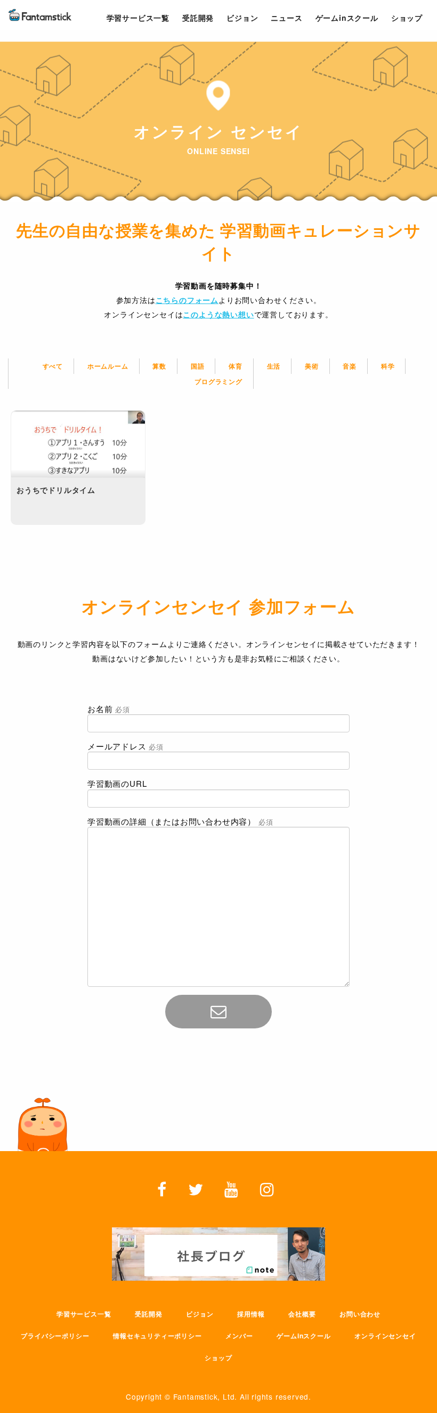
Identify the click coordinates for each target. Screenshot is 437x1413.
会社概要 (301, 1314)
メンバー (239, 1335)
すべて (53, 366)
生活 (274, 366)
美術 (312, 366)
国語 (198, 366)
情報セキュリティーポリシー (157, 1335)
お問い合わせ (360, 1314)
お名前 (108, 708)
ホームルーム (107, 366)
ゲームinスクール (303, 1335)
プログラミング (218, 381)
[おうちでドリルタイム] (78, 444)
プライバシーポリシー (55, 1335)
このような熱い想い (218, 314)
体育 (235, 366)
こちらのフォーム (187, 299)
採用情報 (250, 1314)
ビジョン (199, 1314)
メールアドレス (125, 746)
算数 (159, 366)
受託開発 (148, 1314)
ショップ (218, 1357)
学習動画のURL (117, 783)
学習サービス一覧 (83, 1314)
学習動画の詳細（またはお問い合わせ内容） (180, 821)
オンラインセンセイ (385, 1335)
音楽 (350, 366)
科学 (388, 366)
